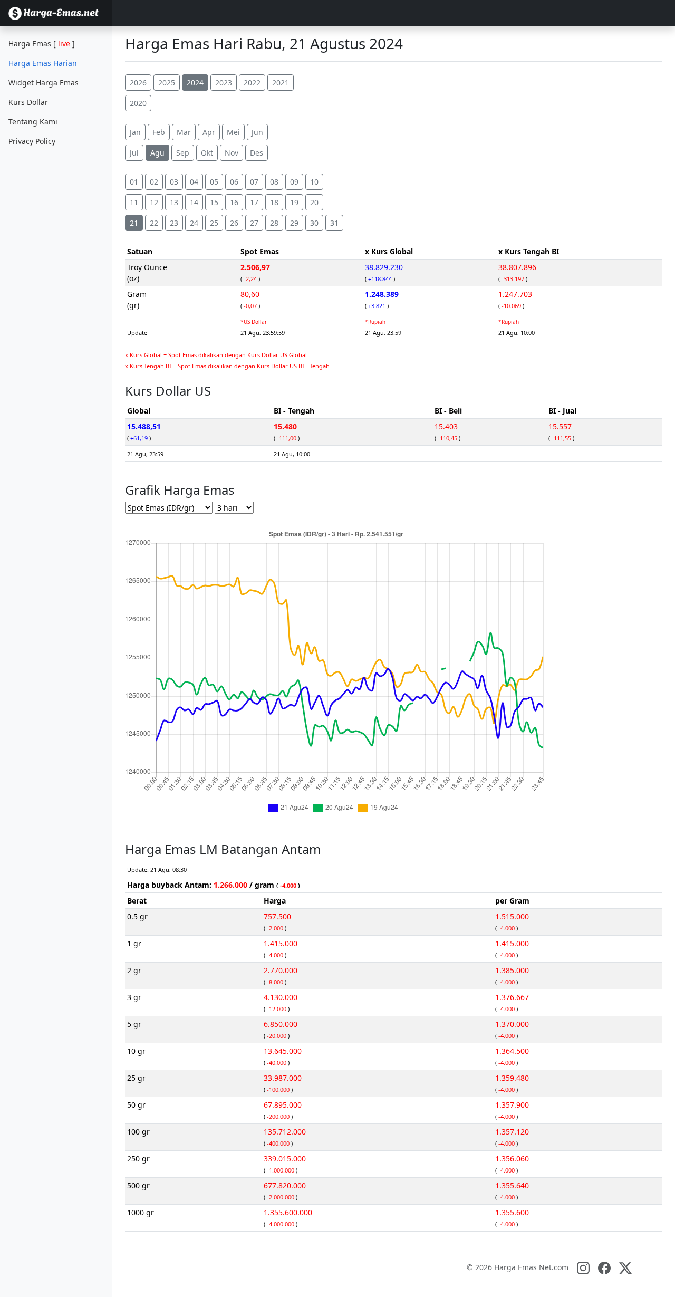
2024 (195, 83)
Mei (233, 132)
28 (274, 223)
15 (214, 202)
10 (314, 182)
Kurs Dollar (28, 102)
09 (294, 182)
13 (174, 202)
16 (234, 202)
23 (174, 223)
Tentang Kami (32, 122)
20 (314, 202)
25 (214, 223)
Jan (135, 132)
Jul (134, 153)
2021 (280, 83)
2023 (223, 83)
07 (254, 182)
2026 (138, 83)
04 (194, 182)
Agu (157, 153)
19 (294, 202)
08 (274, 182)
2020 (138, 103)
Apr (208, 132)
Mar (184, 132)
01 (134, 182)
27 (254, 223)
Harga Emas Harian (42, 63)
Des (256, 153)
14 (194, 202)
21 (134, 223)
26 (234, 223)
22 (154, 223)
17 (254, 202)
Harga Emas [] (41, 44)
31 (334, 223)
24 (194, 223)
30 (314, 223)
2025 (166, 83)
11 (134, 202)
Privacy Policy (31, 141)
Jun (257, 132)
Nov (231, 153)
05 (214, 182)
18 (274, 202)
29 (294, 223)
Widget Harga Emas (43, 83)
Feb (158, 132)
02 (154, 182)
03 (174, 182)
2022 (252, 83)
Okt (207, 153)
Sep (182, 153)
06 (234, 182)
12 (154, 202)
